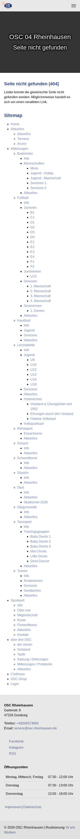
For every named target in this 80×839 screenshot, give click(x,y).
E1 (32, 242)
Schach (22, 443)
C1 (32, 217)
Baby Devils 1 (40, 536)
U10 (33, 364)
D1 (32, 222)
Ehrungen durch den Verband (51, 414)
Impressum (13, 807)
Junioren (30, 207)
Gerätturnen (32, 590)
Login (15, 684)
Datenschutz (32, 807)
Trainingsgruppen (36, 531)
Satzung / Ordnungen (32, 659)
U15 (33, 276)
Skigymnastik (27, 507)
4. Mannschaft (40, 301)
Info (26, 158)
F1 (32, 261)
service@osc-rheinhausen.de (35, 728)
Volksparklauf (33, 423)
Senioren (30, 281)
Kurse (21, 620)
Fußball (23, 197)
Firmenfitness (27, 625)
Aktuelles (17, 129)
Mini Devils (38, 551)
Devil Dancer (39, 561)
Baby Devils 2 (40, 541)
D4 (32, 237)
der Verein (24, 644)
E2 (32, 247)
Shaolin (23, 472)
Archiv (21, 143)
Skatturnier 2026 (36, 502)
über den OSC (21, 639)
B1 (32, 212)
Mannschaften (34, 163)
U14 (33, 374)
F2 (32, 266)
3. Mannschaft (40, 296)
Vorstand (23, 649)
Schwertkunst (27, 458)
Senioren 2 (38, 188)
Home (15, 124)
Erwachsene (33, 433)
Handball (24, 320)
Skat (20, 487)
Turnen (22, 571)
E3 (32, 251)
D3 (32, 232)
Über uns (24, 610)
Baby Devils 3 (40, 546)
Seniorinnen (33, 305)
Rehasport (24, 428)
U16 (33, 379)
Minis (34, 168)
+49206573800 (27, 723)
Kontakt (22, 634)
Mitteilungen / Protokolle (34, 664)
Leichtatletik (26, 345)
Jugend (29, 330)
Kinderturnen (33, 580)
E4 (32, 256)
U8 (32, 360)
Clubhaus (18, 674)
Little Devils (38, 556)
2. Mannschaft (40, 291)
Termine (23, 139)
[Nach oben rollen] (74, 833)
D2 (32, 227)
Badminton (25, 153)
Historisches (33, 399)
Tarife (21, 654)
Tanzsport (24, 522)
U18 (33, 384)
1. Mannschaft (40, 286)
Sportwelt (17, 600)
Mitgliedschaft (27, 615)
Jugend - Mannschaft (45, 178)
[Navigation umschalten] (73, 5)
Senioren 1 (38, 183)
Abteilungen (19, 148)
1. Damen (37, 310)
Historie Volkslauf (43, 418)
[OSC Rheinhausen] (8, 6)
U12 (33, 369)
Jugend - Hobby (42, 173)
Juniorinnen (32, 271)
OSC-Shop (19, 679)
